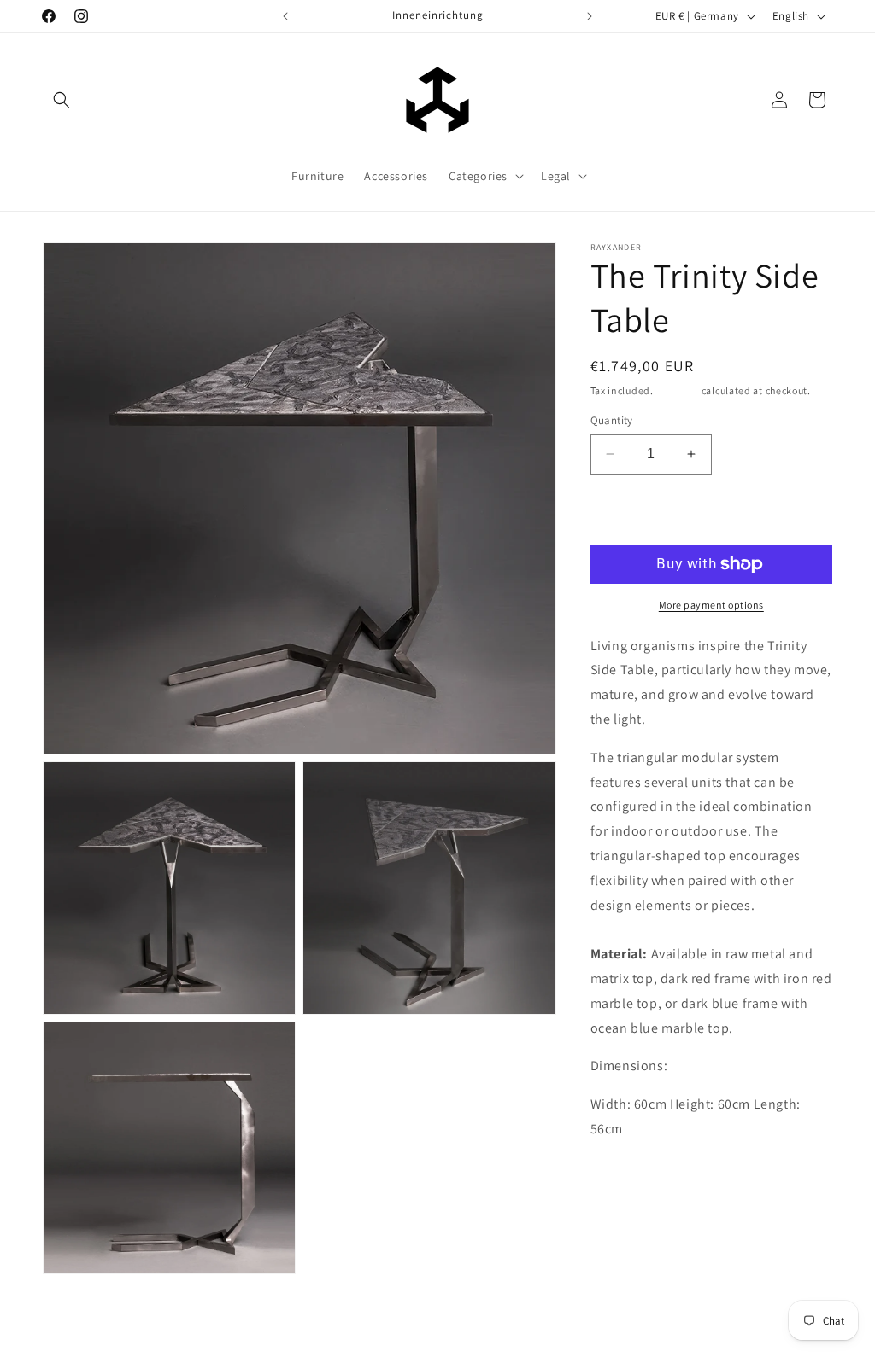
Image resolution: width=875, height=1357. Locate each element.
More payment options (711, 604)
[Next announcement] (589, 16)
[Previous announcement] (285, 16)
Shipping (677, 390)
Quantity (611, 420)
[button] (61, 100)
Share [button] (626, 1219)
